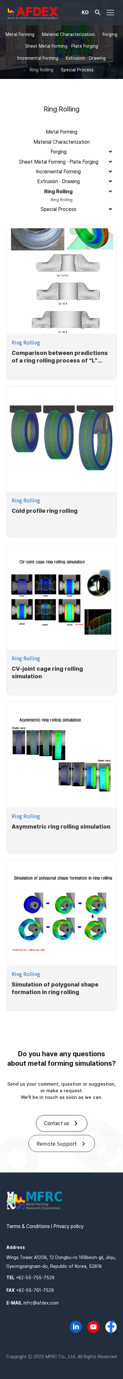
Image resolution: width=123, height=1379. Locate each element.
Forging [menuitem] (109, 34)
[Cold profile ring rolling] (61, 438)
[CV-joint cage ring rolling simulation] (61, 596)
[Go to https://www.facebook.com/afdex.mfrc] (111, 1327)
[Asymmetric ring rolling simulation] (61, 755)
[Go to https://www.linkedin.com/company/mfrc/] (75, 1327)
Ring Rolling (26, 342)
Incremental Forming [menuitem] (37, 58)
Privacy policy (68, 1226)
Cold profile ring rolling (45, 510)
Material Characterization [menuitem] (68, 34)
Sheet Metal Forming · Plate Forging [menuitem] (61, 46)
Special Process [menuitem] (77, 69)
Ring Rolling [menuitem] (41, 69)
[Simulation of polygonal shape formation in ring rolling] (61, 913)
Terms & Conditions (28, 1226)
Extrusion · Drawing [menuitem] (86, 58)
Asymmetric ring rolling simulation (61, 826)
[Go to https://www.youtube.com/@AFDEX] (93, 1327)
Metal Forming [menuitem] (20, 34)
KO (85, 12)
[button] (98, 14)
